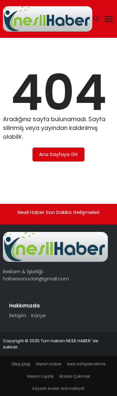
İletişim (17, 315)
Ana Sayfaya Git (58, 154)
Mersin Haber (48, 364)
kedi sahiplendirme (86, 364)
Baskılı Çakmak (74, 376)
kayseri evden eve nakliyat (58, 388)
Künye (38, 315)
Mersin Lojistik (40, 376)
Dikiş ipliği (21, 364)
